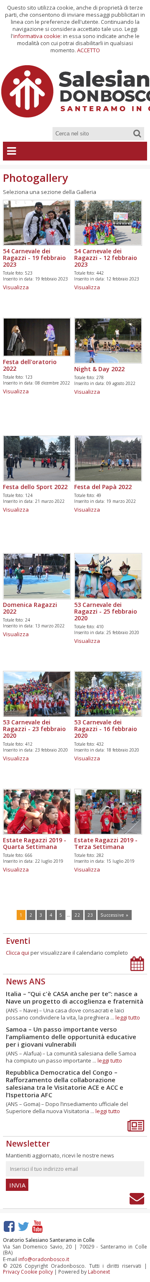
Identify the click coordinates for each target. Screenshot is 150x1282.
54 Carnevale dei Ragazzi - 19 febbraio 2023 (34, 257)
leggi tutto (127, 1017)
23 (90, 915)
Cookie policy (37, 1271)
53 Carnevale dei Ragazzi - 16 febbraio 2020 (105, 728)
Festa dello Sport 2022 (35, 487)
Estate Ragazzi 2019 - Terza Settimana (106, 843)
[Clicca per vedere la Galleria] (37, 243)
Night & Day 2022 (99, 369)
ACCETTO (88, 50)
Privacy (11, 1271)
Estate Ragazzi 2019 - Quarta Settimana (34, 843)
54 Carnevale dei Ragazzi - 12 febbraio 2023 (105, 257)
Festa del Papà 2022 (103, 487)
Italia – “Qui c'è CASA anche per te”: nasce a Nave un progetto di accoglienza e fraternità (74, 997)
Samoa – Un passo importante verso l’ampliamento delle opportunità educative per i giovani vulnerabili (71, 1036)
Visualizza (16, 287)
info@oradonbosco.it (43, 1259)
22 (77, 915)
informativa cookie (36, 36)
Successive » (114, 915)
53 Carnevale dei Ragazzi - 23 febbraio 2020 (34, 728)
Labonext (99, 1271)
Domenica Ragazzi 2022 (30, 608)
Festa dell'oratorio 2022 (30, 365)
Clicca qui (17, 952)
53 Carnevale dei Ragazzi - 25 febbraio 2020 (105, 611)
